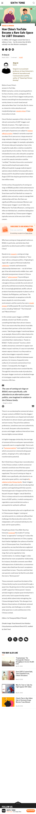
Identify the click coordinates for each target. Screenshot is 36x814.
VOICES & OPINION (8, 26)
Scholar (15, 65)
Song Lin (6, 55)
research (14, 254)
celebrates (5, 266)
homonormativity (10, 448)
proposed (11, 533)
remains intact (21, 111)
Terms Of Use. (28, 233)
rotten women (12, 277)
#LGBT (21, 57)
